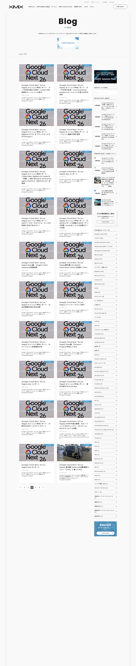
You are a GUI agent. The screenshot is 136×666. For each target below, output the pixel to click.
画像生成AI (99, 506)
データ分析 (99, 300)
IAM (97, 450)
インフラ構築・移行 (101, 483)
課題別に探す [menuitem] (78, 6)
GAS (97, 325)
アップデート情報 (101, 267)
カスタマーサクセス (101, 488)
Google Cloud (101, 234)
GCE (97, 446)
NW (97, 467)
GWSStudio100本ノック (103, 246)
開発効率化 (99, 516)
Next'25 (99, 263)
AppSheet (99, 409)
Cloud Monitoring (102, 425)
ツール (98, 317)
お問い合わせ (120, 6)
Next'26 (99, 255)
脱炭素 (98, 346)
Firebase (99, 384)
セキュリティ (99, 296)
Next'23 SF (100, 275)
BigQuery (99, 271)
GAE (97, 442)
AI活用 (98, 305)
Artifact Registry (101, 371)
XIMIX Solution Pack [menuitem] (65, 6)
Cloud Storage (100, 313)
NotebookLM (100, 338)
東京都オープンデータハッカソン (104, 497)
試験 (97, 350)
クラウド (99, 238)
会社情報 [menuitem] (111, 2)
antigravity (100, 342)
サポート (98, 492)
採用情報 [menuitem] (105, 2)
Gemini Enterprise (102, 388)
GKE (97, 354)
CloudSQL (99, 434)
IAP (97, 400)
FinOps (98, 438)
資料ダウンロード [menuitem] (95, 2)
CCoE (97, 413)
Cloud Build (100, 421)
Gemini (98, 259)
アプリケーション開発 (102, 329)
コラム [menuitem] (92, 6)
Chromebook (100, 417)
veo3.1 (98, 404)
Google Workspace (102, 242)
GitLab (98, 392)
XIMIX (97, 292)
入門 (97, 321)
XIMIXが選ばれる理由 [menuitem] (43, 6)
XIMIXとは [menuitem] (31, 6)
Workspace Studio (102, 250)
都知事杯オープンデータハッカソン (104, 511)
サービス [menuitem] (54, 6)
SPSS (97, 475)
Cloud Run (99, 334)
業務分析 (98, 502)
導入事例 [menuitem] (86, 2)
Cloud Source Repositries (104, 429)
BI (96, 288)
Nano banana (100, 471)
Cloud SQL (99, 379)
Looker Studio (100, 359)
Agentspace (100, 284)
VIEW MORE (105, 222)
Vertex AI (99, 309)
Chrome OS (99, 375)
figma (97, 479)
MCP (97, 454)
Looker (98, 280)
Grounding (99, 396)
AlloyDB (98, 367)
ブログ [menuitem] (86, 6)
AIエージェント (100, 363)
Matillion (99, 459)
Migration (99, 463)
